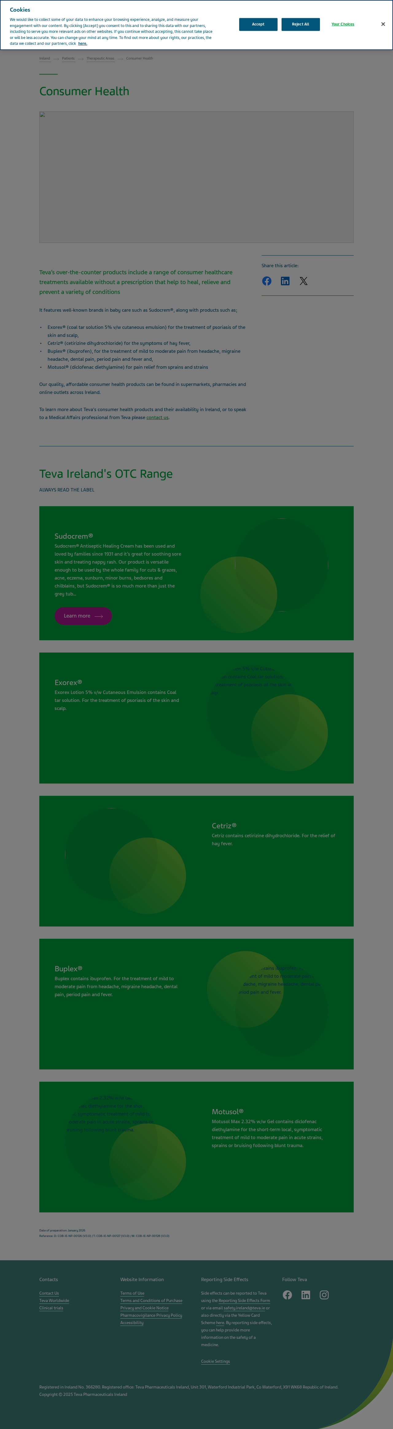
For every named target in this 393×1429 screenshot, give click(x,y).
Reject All (300, 24)
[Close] (383, 24)
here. (82, 43)
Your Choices (343, 24)
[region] (196, 25)
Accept (258, 24)
